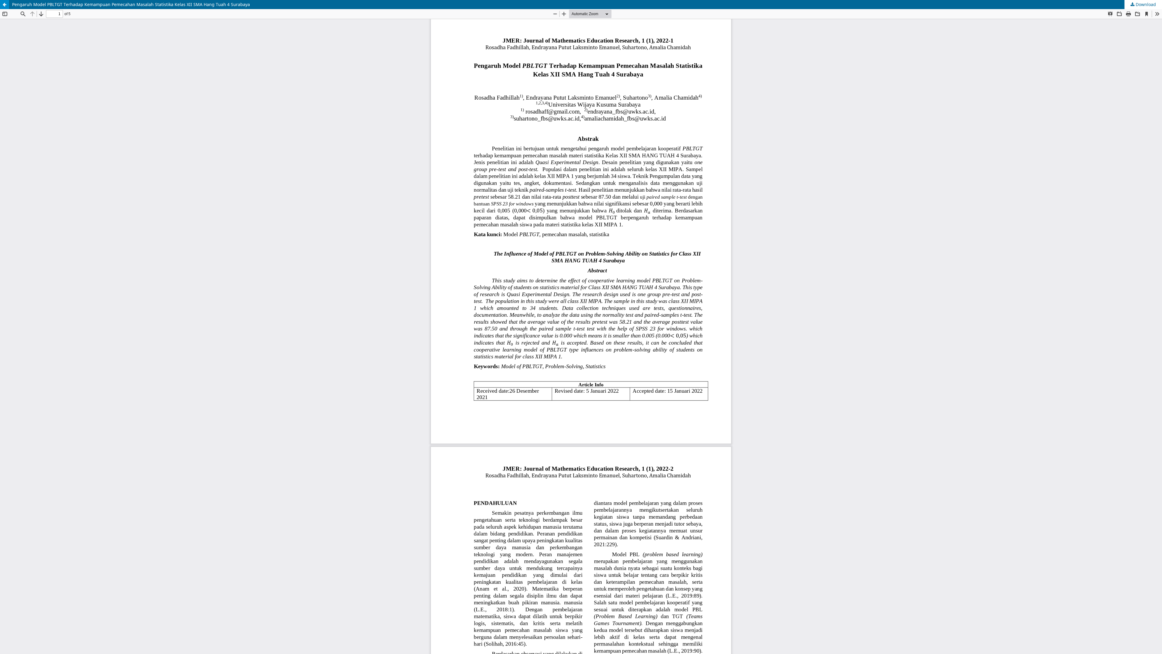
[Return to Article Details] (4, 4)
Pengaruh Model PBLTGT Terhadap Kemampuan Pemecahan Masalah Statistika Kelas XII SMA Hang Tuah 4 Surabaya (131, 4)
